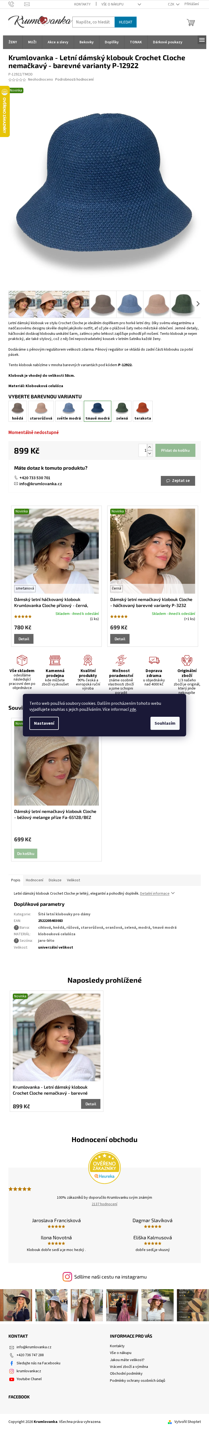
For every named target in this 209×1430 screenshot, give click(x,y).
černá (116, 588)
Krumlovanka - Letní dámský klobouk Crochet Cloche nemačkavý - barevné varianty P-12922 (50, 1090)
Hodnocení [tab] (34, 880)
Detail (24, 638)
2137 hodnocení (104, 1204)
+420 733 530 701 (34, 478)
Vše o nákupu (113, 4)
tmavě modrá (164, 927)
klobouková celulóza (56, 934)
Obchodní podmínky (126, 1373)
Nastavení (44, 723)
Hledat (125, 22)
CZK (171, 4)
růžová (72, 927)
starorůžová (92, 927)
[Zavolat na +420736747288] (16, 4)
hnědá (58, 927)
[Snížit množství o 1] (149, 453)
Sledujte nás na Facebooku (38, 1363)
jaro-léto (46, 940)
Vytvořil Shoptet (187, 1422)
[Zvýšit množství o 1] (149, 447)
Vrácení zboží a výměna (129, 1367)
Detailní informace (155, 893)
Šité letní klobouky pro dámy (64, 914)
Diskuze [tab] (55, 880)
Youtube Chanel (29, 1379)
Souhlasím (165, 723)
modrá (144, 927)
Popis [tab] (15, 880)
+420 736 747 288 (30, 1355)
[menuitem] (12, 42)
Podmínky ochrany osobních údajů (137, 1380)
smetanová (25, 588)
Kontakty (82, 4)
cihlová (44, 927)
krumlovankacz (29, 1371)
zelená (130, 927)
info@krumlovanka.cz (40, 484)
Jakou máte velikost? (127, 1360)
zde (133, 709)
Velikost (73, 880)
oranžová (113, 927)
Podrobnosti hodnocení (74, 79)
